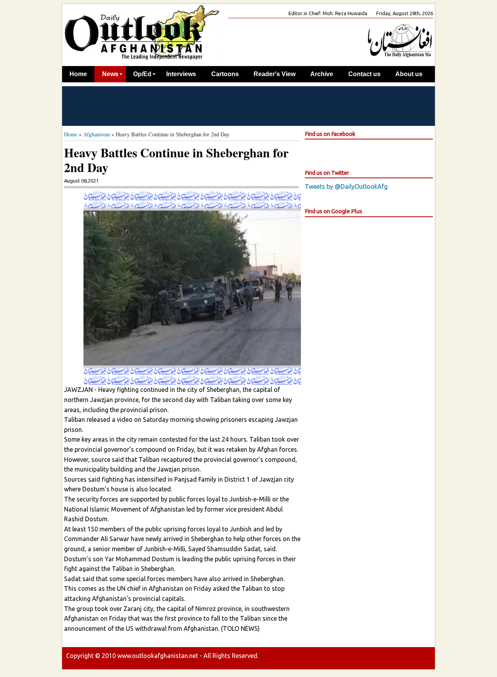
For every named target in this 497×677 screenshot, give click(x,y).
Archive (321, 74)
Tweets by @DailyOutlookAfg (346, 186)
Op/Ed (142, 74)
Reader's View (274, 74)
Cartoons (225, 74)
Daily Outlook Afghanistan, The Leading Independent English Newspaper (141, 32)
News (110, 74)
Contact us (364, 74)
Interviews (181, 74)
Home (78, 74)
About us (408, 74)
